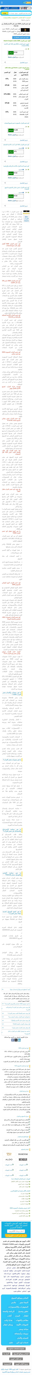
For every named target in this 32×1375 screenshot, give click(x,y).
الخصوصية (7, 1364)
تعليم (11, 1342)
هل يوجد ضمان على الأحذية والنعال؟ (20, 1020)
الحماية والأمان (22, 1338)
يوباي (28, 1273)
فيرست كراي (26, 1270)
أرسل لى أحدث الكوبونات (16, 1236)
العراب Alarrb (12, 57)
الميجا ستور (24, 1302)
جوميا (15, 1282)
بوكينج (11, 1270)
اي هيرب (5, 1270)
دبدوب (22, 1276)
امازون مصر (17, 1270)
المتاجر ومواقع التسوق (19, 1298)
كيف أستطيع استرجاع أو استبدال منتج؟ (20, 989)
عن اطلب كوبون (16, 1359)
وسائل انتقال (8, 1325)
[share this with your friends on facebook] (12, 1040)
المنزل (17, 1316)
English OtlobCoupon (16, 1349)
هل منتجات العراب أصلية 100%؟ (21, 1024)
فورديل (27, 1285)
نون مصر (20, 1279)
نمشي (14, 1267)
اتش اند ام (9, 1279)
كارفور (20, 1282)
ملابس (13, 1302)
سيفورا (23, 1273)
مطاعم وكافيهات (22, 1320)
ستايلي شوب (17, 1291)
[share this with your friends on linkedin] (19, 1040)
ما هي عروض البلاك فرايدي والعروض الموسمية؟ (17, 1003)
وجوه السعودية (14, 1276)
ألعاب (9, 1316)
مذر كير (9, 1267)
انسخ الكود (11, 52)
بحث (4, 13)
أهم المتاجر (21, 17)
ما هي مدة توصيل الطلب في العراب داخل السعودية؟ (19, 1032)
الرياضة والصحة (8, 1311)
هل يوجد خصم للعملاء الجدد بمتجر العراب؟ (19, 1013)
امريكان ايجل (21, 1288)
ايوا (5, 1276)
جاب (8, 1276)
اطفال (26, 1316)
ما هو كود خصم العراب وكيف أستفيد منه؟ (19, 1017)
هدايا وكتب (8, 1320)
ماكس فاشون (16, 1273)
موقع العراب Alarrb (26, 219)
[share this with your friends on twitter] (16, 1040)
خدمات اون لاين (22, 1342)
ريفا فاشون (10, 1282)
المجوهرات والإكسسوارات (10, 17)
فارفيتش (27, 1279)
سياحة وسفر (23, 1329)
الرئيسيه (28, 17)
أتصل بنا (6, 1354)
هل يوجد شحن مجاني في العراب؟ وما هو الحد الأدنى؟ (18, 1008)
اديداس (24, 1291)
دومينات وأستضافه (21, 1334)
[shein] (15, 8)
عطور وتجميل (23, 1311)
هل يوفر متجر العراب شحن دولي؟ (21, 1027)
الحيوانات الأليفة (22, 1325)
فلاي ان (15, 1279)
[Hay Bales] (23, 1154)
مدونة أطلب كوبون (21, 1364)
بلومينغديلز (21, 1285)
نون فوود (14, 1285)
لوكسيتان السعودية (11, 1288)
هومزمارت (26, 1282)
